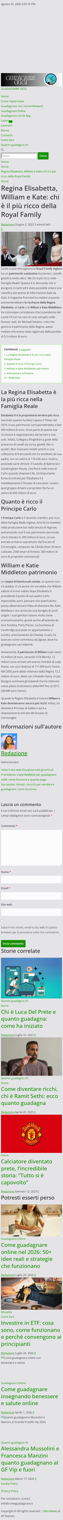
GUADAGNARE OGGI (14, 89)
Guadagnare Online (13, 111)
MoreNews (50, 1511)
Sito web (6, 904)
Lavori (5, 120)
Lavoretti (6, 125)
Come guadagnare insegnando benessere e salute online (29, 1396)
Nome (6, 872)
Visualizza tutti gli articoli (37, 770)
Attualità (6, 1312)
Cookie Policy (9, 1483)
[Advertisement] (31, 39)
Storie (5, 181)
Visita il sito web (11, 770)
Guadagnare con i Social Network (22, 106)
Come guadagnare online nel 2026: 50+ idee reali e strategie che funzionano (27, 1255)
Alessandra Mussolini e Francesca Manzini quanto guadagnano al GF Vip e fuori (30, 1459)
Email (5, 888)
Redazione (8, 224)
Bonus (5, 130)
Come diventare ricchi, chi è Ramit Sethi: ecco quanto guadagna (29, 1095)
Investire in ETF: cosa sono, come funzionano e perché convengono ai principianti (31, 1333)
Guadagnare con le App (16, 116)
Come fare (7, 140)
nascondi (25, 349)
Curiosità (6, 135)
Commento (9, 826)
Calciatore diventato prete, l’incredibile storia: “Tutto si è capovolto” (26, 1172)
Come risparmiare (12, 101)
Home (5, 96)
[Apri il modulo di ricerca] (2, 150)
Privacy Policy (9, 1491)
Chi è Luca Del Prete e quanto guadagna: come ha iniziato (28, 1018)
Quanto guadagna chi (14, 145)
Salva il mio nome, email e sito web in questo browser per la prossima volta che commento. (30, 930)
